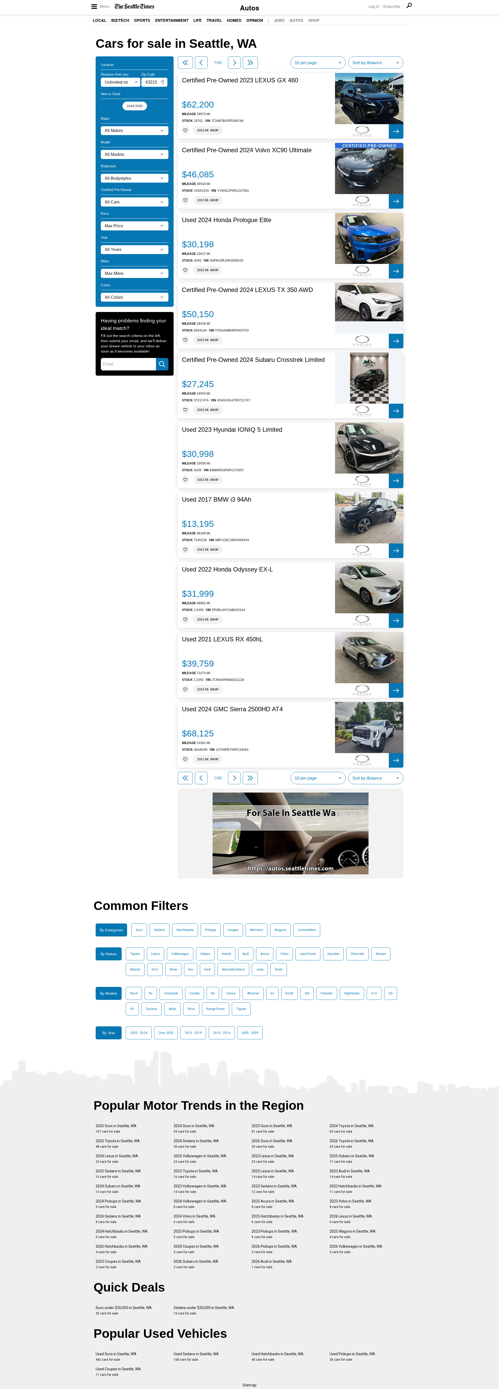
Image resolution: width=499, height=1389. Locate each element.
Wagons (280, 930)
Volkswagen (180, 954)
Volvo (284, 954)
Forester (327, 993)
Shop (313, 20)
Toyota (135, 954)
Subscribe (391, 6)
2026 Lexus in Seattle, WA (351, 1219)
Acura (264, 954)
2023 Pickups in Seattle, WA (274, 1234)
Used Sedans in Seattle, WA (196, 1356)
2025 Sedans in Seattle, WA (118, 1174)
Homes (234, 20)
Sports (142, 20)
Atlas (172, 1009)
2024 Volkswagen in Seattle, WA (200, 1204)
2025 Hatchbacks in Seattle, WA (278, 1219)
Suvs (139, 930)
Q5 (391, 993)
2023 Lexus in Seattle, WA (273, 1159)
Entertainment (171, 20)
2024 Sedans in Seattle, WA (196, 1143)
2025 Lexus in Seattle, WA (273, 1174)
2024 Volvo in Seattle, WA (194, 1219)
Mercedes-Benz (233, 969)
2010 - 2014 (221, 1033)
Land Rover (308, 954)
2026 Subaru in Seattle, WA (196, 1264)
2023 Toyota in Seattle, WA (196, 1174)
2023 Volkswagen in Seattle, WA (200, 1189)
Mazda (135, 969)
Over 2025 (166, 1033)
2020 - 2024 (138, 1033)
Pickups (210, 930)
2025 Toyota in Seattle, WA (118, 1143)
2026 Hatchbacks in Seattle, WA (122, 1249)
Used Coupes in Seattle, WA (118, 1372)
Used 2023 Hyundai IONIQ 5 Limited (232, 430)
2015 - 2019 (193, 1033)
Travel (214, 20)
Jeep (259, 969)
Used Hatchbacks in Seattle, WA (278, 1356)
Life (197, 20)
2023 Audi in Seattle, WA (350, 1174)
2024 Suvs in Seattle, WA (194, 1128)
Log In (374, 6)
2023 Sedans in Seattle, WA (274, 1189)
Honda (226, 954)
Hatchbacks (185, 930)
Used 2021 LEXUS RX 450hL (222, 639)
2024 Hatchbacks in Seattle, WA (122, 1234)
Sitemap (249, 1385)
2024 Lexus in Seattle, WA (117, 1159)
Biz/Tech (120, 20)
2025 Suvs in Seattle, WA (116, 1128)
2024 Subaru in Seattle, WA (118, 1189)
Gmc (155, 969)
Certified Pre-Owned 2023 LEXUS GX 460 (240, 80)
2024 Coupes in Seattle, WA (196, 1249)
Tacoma (151, 1009)
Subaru (205, 954)
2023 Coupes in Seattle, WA (118, 1264)
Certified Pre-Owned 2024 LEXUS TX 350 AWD (247, 290)
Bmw (173, 969)
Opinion (254, 20)
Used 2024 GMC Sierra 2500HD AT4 (232, 709)
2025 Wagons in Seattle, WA (353, 1234)
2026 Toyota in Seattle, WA (352, 1143)
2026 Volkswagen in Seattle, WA (356, 1249)
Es (272, 993)
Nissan (381, 954)
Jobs (279, 20)
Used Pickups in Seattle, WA (352, 1356)
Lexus (155, 954)
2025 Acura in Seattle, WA (273, 1204)
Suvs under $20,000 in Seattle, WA (124, 1310)
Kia (190, 969)
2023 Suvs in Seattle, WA (272, 1128)
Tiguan (241, 1009)
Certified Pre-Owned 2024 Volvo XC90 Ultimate (247, 150)
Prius (191, 1009)
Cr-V (374, 993)
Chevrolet (357, 954)
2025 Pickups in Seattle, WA (196, 1234)
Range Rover (215, 1009)
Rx (151, 993)
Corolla (194, 993)
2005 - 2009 (249, 1033)
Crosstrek (171, 993)
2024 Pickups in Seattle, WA (118, 1204)
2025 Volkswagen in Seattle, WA (200, 1159)
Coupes (233, 930)
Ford (207, 969)
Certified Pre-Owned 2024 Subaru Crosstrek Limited (253, 360)
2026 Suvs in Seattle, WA (272, 1143)
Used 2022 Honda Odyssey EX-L (227, 569)
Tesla (279, 969)
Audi (245, 954)
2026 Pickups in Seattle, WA (274, 1249)
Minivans (256, 930)
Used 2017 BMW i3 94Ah (216, 499)
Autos (249, 7)
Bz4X (289, 993)
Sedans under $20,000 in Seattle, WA (204, 1310)
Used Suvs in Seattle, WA (116, 1356)
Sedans (159, 930)
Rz (132, 1009)
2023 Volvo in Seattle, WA (350, 1204)
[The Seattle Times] (134, 7)
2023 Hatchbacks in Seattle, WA (356, 1189)
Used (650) (135, 106)
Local (99, 20)
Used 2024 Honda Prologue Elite (226, 220)
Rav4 (133, 993)
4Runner (253, 993)
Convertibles (307, 930)
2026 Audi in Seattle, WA (272, 1264)
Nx (213, 993)
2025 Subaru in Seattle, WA (352, 1159)
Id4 (307, 993)
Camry (230, 993)
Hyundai (333, 954)
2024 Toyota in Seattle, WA (352, 1128)
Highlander (352, 993)
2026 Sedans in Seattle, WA (118, 1219)
